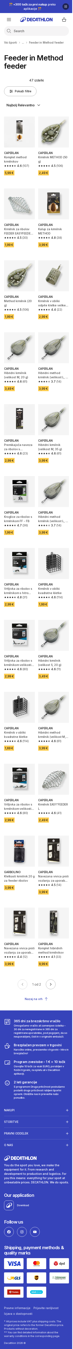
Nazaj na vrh (33, 999)
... (23, 42)
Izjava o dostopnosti (18, 1301)
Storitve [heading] (11, 1107)
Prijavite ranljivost (45, 1295)
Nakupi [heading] (9, 1095)
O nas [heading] (8, 1130)
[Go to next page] (51, 984)
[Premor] (65, 6)
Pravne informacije (17, 1295)
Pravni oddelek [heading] (16, 1118)
